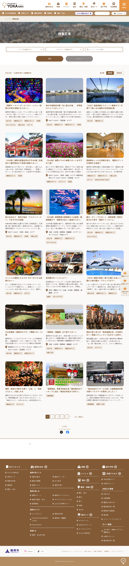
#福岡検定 (50, 396)
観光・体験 (85, 487)
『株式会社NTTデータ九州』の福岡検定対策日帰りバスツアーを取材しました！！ (104, 390)
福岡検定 (35, 503)
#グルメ (27, 293)
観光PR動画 (36, 481)
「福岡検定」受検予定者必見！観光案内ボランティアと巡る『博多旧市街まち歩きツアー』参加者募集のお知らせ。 (64, 390)
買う (80, 501)
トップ (7, 19)
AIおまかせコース (85, 524)
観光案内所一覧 (109, 506)
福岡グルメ (36, 485)
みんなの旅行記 (13, 472)
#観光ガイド (18, 121)
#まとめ (8, 121)
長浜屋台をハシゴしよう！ (57, 278)
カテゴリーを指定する (64, 49)
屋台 (84, 480)
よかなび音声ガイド (62, 503)
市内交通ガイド (109, 479)
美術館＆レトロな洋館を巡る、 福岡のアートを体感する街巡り (104, 161)
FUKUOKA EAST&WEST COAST (40, 519)
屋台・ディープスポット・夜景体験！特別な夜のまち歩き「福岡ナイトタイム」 (104, 218)
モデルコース (83, 520)
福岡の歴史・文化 (38, 499)
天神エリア (11, 477)
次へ (76, 416)
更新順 (110, 73)
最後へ (81, 416)
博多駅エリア (13, 347)
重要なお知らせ (109, 502)
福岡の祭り (59, 485)
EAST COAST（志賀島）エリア (60, 120)
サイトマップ (77, 551)
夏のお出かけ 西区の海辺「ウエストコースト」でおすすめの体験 (23, 218)
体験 (80, 505)
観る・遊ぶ (83, 493)
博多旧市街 (11, 481)
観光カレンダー (60, 477)
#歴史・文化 (100, 404)
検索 (49, 58)
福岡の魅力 (36, 477)
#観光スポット (29, 121)
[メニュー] (124, 5)
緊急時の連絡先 (109, 510)
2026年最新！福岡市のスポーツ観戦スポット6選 (23, 333)
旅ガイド (85, 514)
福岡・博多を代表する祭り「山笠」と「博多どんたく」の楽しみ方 (23, 390)
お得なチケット (109, 483)
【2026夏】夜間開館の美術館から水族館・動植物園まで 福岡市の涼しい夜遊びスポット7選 (64, 218)
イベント (84, 473)
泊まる (81, 509)
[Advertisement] (65, 449)
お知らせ (107, 494)
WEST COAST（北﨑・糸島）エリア (62, 175)
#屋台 (48, 297)
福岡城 (9, 485)
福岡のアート (37, 495)
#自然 (38, 121)
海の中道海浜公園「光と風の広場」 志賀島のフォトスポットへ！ (64, 106)
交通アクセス (111, 473)
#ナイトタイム (11, 125)
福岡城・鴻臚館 (60, 518)
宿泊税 (106, 515)
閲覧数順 (119, 73)
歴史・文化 (11, 489)
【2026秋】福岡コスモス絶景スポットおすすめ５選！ (64, 161)
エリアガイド (37, 514)
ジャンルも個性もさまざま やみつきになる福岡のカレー (23, 279)
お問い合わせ (87, 551)
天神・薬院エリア (55, 290)
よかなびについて (66, 551)
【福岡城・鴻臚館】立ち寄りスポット (61, 332)
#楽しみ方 (21, 125)
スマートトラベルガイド (112, 519)
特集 (83, 466)
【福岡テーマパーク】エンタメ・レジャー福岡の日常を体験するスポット (23, 106)
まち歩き (58, 481)
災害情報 (107, 498)
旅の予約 (109, 466)
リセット (79, 58)
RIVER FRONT (37, 524)
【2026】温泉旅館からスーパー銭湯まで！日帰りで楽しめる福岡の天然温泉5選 (104, 106)
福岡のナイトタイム (62, 495)
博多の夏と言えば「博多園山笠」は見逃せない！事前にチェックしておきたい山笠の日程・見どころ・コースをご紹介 (104, 333)
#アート (29, 125)
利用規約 (106, 551)
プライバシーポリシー (118, 551)
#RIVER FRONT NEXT (102, 180)
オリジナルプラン (85, 529)
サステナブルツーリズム (63, 499)
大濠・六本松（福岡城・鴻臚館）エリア (63, 232)
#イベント (62, 182)
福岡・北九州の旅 (38, 535)
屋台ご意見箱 (97, 551)
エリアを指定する (25, 49)
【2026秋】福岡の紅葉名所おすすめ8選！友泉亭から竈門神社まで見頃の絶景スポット (24, 161)
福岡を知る (39, 466)
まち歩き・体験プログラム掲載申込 (113, 530)
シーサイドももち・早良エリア (65, 233)
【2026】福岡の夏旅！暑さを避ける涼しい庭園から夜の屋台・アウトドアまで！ (104, 279)
